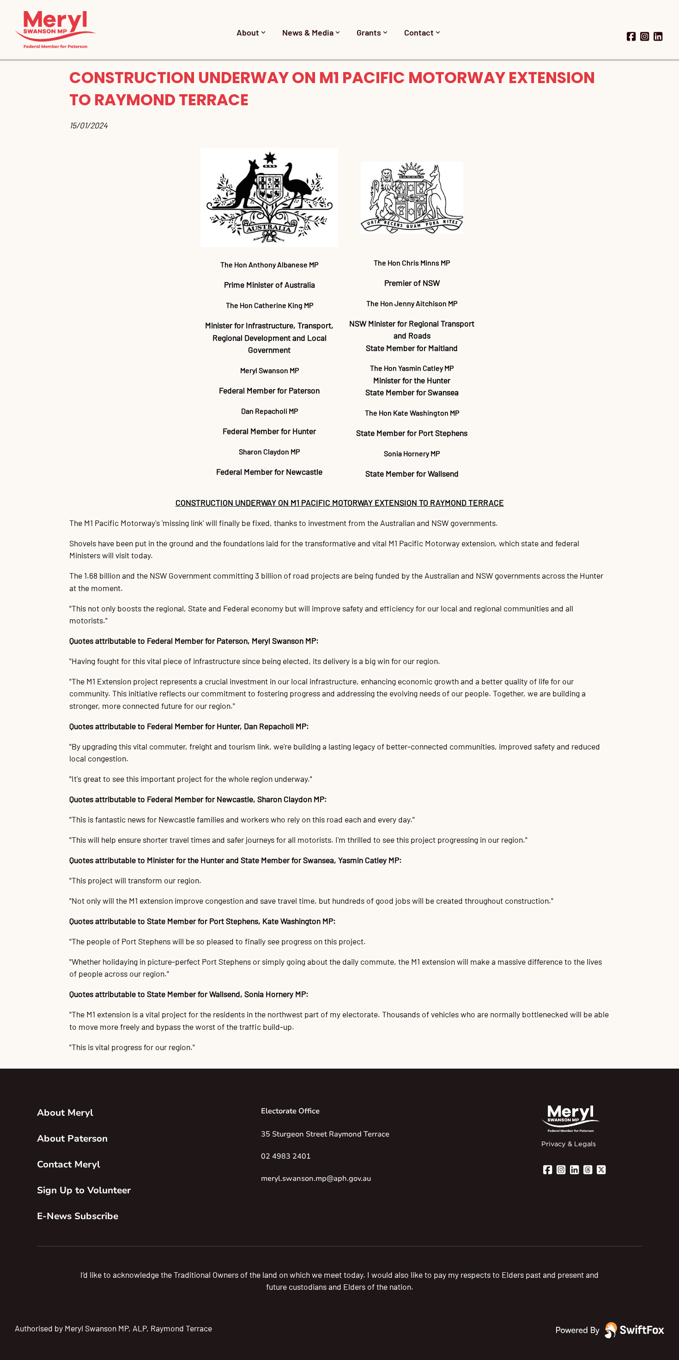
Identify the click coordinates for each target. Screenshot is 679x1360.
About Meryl (65, 1112)
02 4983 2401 (286, 1156)
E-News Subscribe (77, 1216)
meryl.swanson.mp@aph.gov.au (316, 1178)
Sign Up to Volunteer (84, 1190)
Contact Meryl (68, 1164)
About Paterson (72, 1138)
